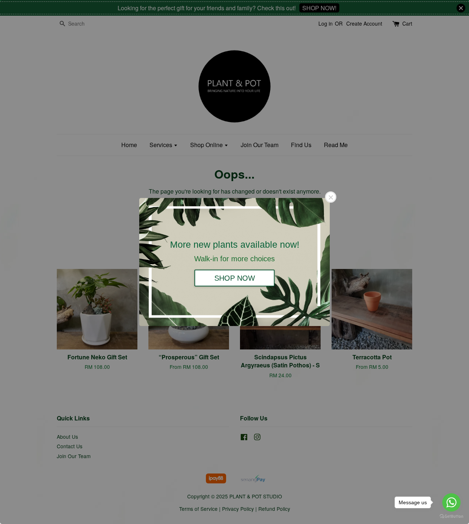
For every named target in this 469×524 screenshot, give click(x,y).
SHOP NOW (234, 278)
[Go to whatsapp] (451, 502)
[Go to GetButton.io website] (451, 516)
